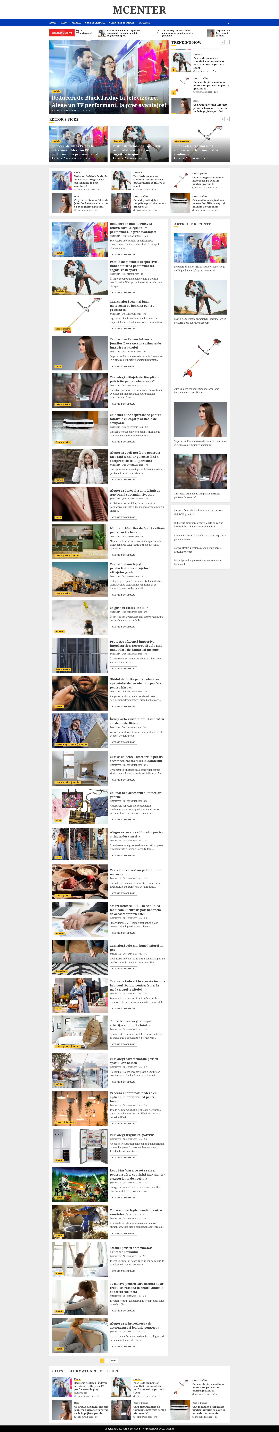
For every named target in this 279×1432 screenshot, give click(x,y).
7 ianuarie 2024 (133, 1256)
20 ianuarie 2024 (133, 1029)
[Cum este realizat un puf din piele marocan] (80, 881)
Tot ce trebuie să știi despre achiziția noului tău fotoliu (131, 1023)
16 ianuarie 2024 (133, 1105)
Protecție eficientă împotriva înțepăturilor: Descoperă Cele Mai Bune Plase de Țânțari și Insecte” (136, 646)
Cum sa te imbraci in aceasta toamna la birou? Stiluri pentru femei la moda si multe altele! (137, 985)
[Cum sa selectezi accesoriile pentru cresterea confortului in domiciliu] (80, 768)
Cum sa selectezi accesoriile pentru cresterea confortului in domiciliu (137, 759)
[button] (228, 23)
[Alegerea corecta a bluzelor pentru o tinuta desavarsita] (80, 844)
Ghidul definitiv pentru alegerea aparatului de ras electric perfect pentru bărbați (135, 683)
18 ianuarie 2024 (133, 1067)
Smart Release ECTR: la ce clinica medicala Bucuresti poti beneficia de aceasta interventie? (135, 910)
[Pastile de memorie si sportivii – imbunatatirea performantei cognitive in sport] (109, 77)
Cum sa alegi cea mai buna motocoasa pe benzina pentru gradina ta (211, 59)
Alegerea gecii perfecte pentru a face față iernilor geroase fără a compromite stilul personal (135, 457)
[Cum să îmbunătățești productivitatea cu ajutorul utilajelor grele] (80, 579)
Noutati (77, 172)
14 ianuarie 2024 (133, 1139)
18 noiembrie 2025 (86, 190)
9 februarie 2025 (204, 65)
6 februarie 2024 (132, 727)
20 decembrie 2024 (204, 210)
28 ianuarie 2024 (133, 878)
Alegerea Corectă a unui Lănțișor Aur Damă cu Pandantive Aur (135, 493)
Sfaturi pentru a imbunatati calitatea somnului (131, 1250)
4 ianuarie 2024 (133, 1296)
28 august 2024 (131, 536)
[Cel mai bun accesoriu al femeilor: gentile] (80, 806)
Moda (64, 22)
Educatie (83, 744)
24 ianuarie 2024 (133, 954)
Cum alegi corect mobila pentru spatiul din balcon (134, 1061)
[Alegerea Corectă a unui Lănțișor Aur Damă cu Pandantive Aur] (80, 504)
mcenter (116, 765)
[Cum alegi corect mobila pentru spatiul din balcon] (80, 1070)
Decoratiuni (61, 971)
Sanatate (144, 22)
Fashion (59, 480)
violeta (58, 110)
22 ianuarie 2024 (133, 994)
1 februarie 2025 (204, 88)
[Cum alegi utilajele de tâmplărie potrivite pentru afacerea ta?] (181, 104)
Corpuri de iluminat (121, 22)
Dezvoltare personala (66, 744)
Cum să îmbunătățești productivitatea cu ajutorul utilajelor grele (131, 568)
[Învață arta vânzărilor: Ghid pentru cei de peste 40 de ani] (80, 730)
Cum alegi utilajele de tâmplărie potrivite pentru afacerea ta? (209, 104)
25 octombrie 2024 (133, 465)
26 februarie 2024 (133, 692)
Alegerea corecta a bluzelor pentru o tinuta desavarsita (137, 834)
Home (52, 22)
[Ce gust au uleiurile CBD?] (80, 617)
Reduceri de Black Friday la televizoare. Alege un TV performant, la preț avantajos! (91, 181)
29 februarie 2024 (133, 612)
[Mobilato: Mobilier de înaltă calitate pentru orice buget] (80, 541)
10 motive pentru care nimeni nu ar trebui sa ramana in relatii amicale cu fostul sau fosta (137, 1288)
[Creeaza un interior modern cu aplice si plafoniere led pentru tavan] (80, 1108)
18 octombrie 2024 (133, 499)
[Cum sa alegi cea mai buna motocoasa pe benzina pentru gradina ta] (181, 58)
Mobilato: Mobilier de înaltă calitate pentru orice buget (137, 530)
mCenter (139, 9)
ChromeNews (150, 1428)
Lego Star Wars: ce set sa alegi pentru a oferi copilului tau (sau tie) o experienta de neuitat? (137, 1174)
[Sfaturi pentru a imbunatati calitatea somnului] (80, 1259)
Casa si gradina (95, 22)
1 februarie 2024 (133, 801)
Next (113, 1360)
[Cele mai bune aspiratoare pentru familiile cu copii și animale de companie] (180, 203)
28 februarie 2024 (133, 654)
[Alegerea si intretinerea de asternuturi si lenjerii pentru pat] (80, 1335)
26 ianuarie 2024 (133, 918)
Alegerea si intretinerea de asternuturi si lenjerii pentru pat (135, 1325)
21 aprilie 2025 (73, 110)
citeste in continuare (123, 254)
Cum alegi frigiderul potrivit (132, 1135)
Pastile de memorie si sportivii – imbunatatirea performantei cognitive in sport (107, 98)
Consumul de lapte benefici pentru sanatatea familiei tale (136, 1212)
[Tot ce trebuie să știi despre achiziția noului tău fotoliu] (80, 1033)
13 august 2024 (131, 576)
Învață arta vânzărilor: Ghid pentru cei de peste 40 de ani (137, 721)
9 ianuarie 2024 (133, 1218)
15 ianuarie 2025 (204, 111)
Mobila (76, 22)
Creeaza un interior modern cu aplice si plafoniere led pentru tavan (133, 1097)
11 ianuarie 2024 (133, 1183)
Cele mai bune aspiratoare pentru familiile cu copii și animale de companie (208, 203)
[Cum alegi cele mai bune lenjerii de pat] (80, 957)
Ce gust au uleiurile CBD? (129, 608)
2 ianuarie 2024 (133, 1332)
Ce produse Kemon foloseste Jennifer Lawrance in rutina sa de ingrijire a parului (210, 81)
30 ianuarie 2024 (133, 841)
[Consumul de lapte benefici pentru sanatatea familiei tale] (80, 1222)
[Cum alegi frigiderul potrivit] (80, 1146)
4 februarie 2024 (133, 765)
